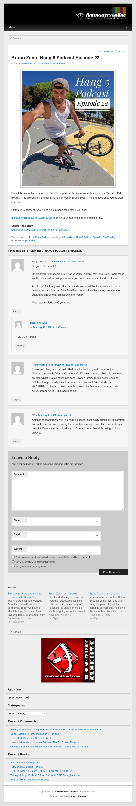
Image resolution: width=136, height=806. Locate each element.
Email (17, 534)
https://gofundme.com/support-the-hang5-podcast (39, 230)
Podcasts (46, 237)
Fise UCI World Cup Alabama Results (29, 779)
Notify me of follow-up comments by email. (36, 561)
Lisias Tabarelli (18, 733)
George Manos (18, 746)
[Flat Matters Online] (102, 18)
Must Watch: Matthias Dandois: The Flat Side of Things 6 (49, 742)
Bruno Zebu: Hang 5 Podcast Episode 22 (83, 237)
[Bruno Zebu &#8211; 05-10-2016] (110, 606)
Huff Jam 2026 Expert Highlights (27, 766)
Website (18, 548)
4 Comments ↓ (60, 63)
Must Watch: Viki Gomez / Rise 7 (34, 738)
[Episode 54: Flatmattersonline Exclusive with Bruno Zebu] (28, 608)
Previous (106, 51)
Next (120, 51)
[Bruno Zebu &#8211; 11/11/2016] (69, 606)
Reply (17, 311)
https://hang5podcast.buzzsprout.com (33, 217)
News (38, 237)
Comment (20, 474)
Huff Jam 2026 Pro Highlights (45, 733)
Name (17, 520)
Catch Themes (78, 796)
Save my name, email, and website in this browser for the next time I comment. (53, 556)
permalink (30, 240)
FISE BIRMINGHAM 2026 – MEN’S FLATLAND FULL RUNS (41, 771)
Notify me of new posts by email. (31, 566)
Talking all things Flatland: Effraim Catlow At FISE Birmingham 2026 (66, 729)
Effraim (45, 63)
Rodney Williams (38, 322)
